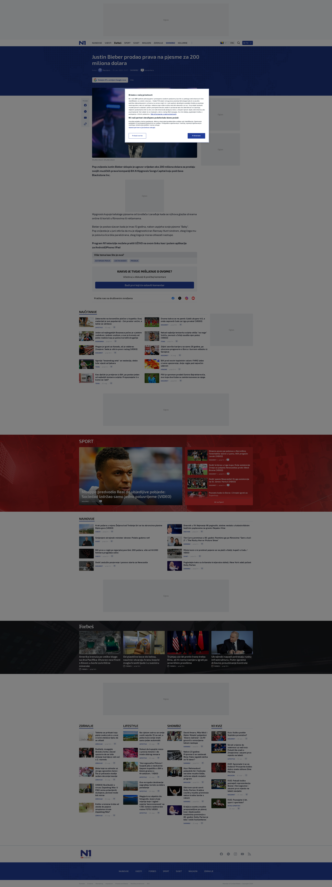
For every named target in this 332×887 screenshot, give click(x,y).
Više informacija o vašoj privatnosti (163, 114)
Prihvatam (196, 136)
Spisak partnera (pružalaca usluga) (142, 127)
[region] (167, 116)
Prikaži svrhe (137, 136)
